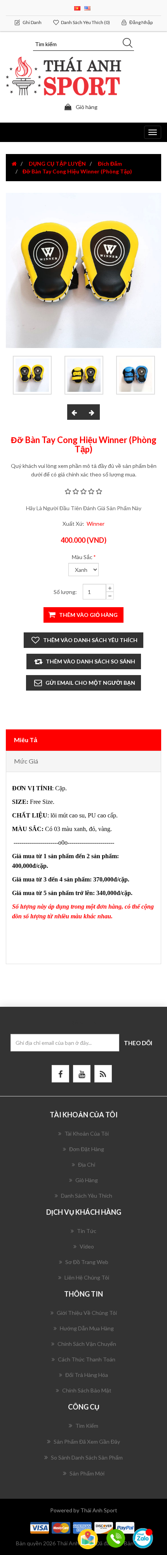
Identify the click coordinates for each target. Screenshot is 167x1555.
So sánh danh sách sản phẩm (87, 1457)
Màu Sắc (82, 557)
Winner (95, 523)
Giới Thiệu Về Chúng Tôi (87, 1312)
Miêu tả (25, 739)
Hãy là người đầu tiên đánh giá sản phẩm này (83, 508)
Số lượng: (65, 592)
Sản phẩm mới (87, 1473)
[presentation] (75, 412)
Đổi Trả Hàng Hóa (86, 1374)
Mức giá (26, 761)
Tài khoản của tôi (86, 1133)
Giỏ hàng (86, 1180)
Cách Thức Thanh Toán (86, 1359)
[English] (87, 7)
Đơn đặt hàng (86, 1149)
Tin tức (86, 1231)
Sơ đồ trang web (86, 1262)
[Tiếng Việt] (77, 7)
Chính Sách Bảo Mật (86, 1390)
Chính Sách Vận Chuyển (86, 1343)
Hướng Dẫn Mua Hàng (87, 1328)
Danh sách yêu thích (86, 1195)
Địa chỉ (86, 1164)
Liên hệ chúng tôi (86, 1277)
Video (87, 1246)
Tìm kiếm (86, 1425)
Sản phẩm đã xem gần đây (87, 1441)
